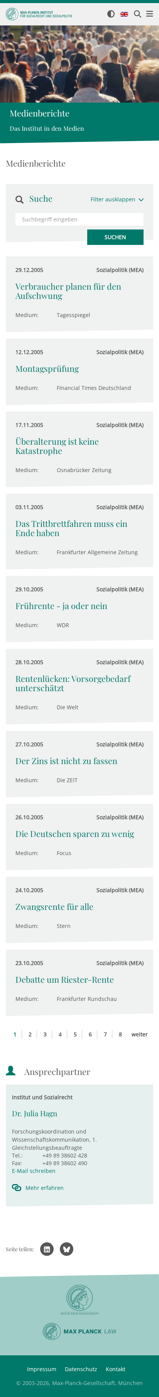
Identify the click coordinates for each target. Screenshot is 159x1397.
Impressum (41, 1369)
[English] (124, 15)
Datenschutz (81, 1369)
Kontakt (115, 1369)
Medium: (27, 315)
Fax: (17, 1163)
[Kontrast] (111, 14)
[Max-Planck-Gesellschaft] (79, 1300)
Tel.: (17, 1155)
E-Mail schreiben (34, 1170)
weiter (140, 1034)
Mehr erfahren (44, 1187)
